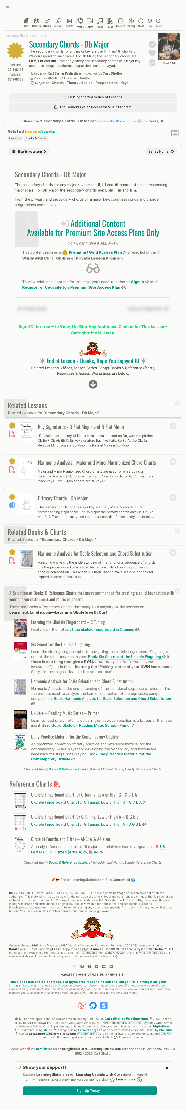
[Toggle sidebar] (7, 6)
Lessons (15, 138)
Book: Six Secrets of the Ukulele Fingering (125, 656)
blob (110, 1037)
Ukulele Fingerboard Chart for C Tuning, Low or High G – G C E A (87, 802)
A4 (96, 852)
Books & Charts (36, 138)
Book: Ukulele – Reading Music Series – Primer (92, 725)
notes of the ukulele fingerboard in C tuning (97, 629)
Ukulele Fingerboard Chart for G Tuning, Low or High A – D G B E (86, 824)
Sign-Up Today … (89, 1090)
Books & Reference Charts (68, 769)
